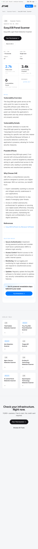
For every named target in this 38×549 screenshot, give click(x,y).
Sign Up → (29, 6)
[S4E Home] (4, 6)
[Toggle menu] (35, 6)
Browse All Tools (19, 428)
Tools (3, 11)
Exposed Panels (11, 11)
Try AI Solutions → (19, 293)
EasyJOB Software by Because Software (20, 227)
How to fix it (9, 44)
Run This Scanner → (12, 38)
